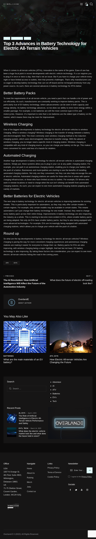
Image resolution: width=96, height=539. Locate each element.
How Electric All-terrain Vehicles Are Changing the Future (68, 361)
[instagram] (87, 490)
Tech (55, 401)
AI (53, 386)
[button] (81, 4)
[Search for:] (26, 389)
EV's (27, 38)
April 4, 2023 (32, 413)
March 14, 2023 (36, 428)
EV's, (21, 428)
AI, (20, 413)
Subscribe (89, 470)
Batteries (17, 38)
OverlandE (23, 299)
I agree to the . (81, 477)
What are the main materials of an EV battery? (23, 361)
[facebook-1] (70, 490)
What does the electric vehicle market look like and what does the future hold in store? (32, 433)
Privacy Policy (86, 477)
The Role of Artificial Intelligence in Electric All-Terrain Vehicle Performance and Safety (31, 419)
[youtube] (81, 490)
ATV (7, 38)
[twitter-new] (76, 490)
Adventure (57, 382)
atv (7, 263)
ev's (15, 263)
